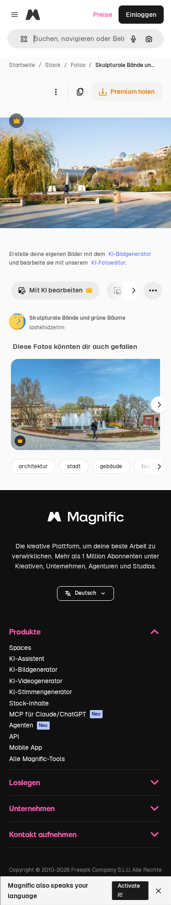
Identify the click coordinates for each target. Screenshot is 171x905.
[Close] (158, 890)
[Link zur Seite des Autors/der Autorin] (17, 322)
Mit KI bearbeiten (50, 292)
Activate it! (129, 890)
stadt (74, 466)
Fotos (78, 65)
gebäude (111, 466)
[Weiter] (133, 290)
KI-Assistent (26, 658)
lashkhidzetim (47, 327)
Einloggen (141, 14)
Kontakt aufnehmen (43, 834)
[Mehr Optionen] (56, 91)
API (14, 736)
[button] (85, 593)
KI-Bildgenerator (130, 254)
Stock (53, 65)
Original (58, 122)
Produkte (25, 631)
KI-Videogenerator (35, 681)
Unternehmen (32, 808)
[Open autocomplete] (20, 39)
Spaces (20, 648)
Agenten (28, 725)
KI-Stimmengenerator (40, 692)
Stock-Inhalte (29, 703)
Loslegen (24, 782)
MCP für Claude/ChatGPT (55, 714)
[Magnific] (85, 519)
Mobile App (25, 747)
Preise (102, 14)
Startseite (22, 65)
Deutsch (85, 593)
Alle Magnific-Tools (37, 759)
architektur (33, 466)
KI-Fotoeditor (108, 262)
